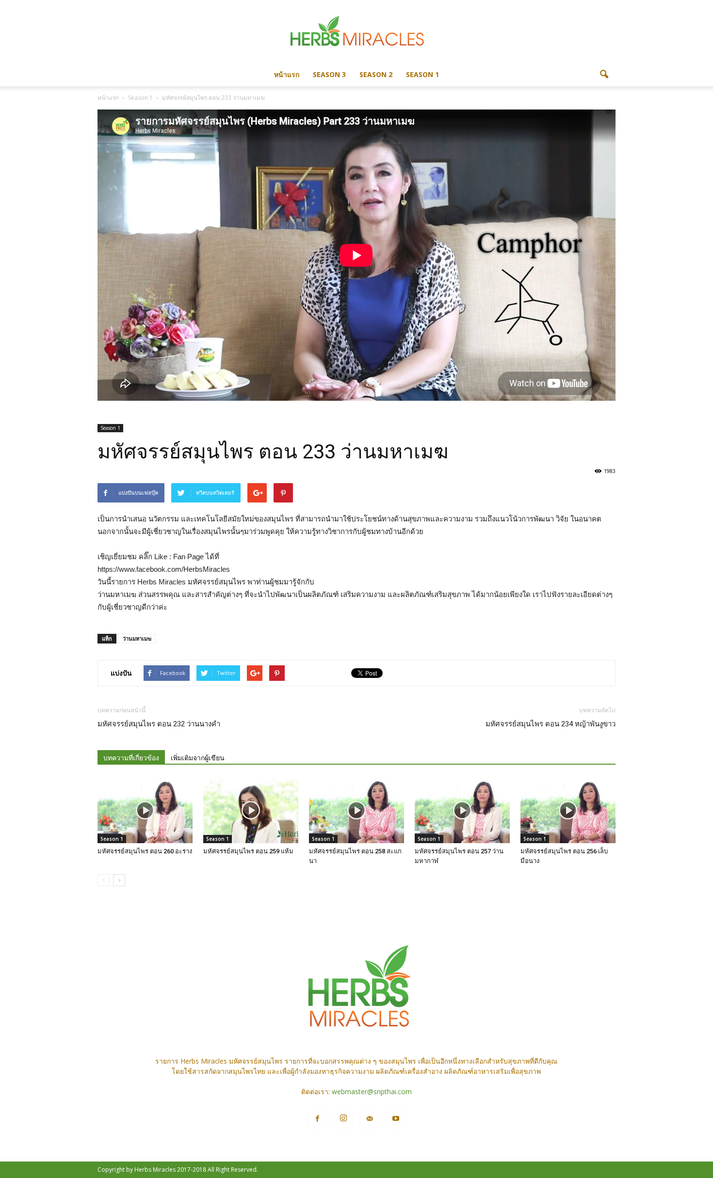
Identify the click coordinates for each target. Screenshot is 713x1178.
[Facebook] (317, 1119)
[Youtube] (395, 1119)
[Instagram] (343, 1119)
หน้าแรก (286, 74)
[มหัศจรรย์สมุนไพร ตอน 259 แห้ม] (250, 810)
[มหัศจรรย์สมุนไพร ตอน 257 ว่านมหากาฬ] (462, 810)
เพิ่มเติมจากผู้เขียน (198, 758)
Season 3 (329, 74)
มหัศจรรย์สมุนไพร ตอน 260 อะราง (144, 851)
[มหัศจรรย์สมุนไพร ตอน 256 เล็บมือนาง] (568, 810)
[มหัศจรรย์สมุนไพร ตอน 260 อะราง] (145, 810)
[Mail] (369, 1119)
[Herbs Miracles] (356, 32)
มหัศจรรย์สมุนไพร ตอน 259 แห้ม (248, 851)
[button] (604, 74)
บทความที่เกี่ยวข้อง (131, 758)
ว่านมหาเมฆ (137, 638)
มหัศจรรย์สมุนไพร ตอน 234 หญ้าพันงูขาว (551, 724)
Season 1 (422, 74)
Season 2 (375, 74)
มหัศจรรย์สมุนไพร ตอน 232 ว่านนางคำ (158, 724)
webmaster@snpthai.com (372, 1091)
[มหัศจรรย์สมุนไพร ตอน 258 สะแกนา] (356, 810)
